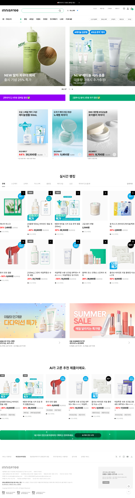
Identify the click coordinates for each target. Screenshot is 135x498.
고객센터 (110, 8)
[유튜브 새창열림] (127, 456)
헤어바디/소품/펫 (84, 184)
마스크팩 (37, 184)
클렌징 (49, 184)
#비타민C (4, 415)
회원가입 (102, 8)
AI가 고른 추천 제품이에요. (67, 368)
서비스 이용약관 (6, 457)
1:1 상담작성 (106, 482)
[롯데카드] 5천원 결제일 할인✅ (16, 97)
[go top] (129, 492)
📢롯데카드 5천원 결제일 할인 (66, 2)
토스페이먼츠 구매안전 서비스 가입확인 (11, 484)
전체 (3, 184)
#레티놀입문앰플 (35, 413)
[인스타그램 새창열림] (124, 456)
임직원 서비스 (85, 457)
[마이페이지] (128, 8)
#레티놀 (26, 413)
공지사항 (74, 457)
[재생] (72, 89)
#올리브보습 (96, 413)
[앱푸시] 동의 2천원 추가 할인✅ (86, 97)
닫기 (79, 2)
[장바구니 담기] (45, 154)
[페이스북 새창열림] (120, 456)
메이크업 (60, 184)
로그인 (95, 8)
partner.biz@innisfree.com (43, 476)
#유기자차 (82, 415)
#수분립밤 (50, 410)
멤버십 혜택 (104, 19)
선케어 (26, 184)
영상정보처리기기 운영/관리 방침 (39, 457)
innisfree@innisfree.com (15, 476)
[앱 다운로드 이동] (131, 456)
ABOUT (117, 8)
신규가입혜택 (94, 19)
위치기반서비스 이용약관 (60, 457)
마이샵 (129, 19)
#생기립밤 (58, 410)
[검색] (60, 10)
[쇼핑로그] (129, 486)
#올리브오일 (105, 413)
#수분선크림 (73, 415)
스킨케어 (14, 184)
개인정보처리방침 (21, 457)
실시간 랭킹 (67, 176)
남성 (71, 184)
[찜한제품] (124, 8)
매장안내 (121, 19)
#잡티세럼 (12, 415)
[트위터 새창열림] (116, 456)
